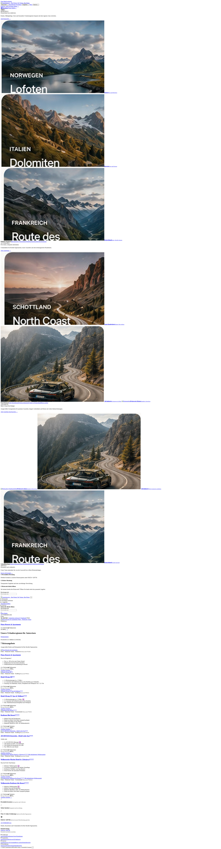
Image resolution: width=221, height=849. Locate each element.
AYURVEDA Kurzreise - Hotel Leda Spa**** (17, 736)
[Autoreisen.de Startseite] (15, 3)
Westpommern (5, 636)
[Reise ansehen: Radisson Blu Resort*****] (9, 710)
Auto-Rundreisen (18, 836)
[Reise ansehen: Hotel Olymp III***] (7, 672)
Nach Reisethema (24, 564)
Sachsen (36, 241)
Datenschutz (10, 845)
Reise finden (14, 6)
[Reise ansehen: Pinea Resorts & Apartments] (9, 650)
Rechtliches (5, 844)
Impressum (4, 845)
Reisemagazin (4, 839)
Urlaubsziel (23, 618)
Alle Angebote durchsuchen (9, 412)
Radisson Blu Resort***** (10, 715)
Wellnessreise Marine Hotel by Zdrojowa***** (17, 759)
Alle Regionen (42, 241)
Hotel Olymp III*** (8, 677)
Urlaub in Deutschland (35, 403)
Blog (31, 4)
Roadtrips (18, 4)
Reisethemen (12, 4)
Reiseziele (4, 4)
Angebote (26, 4)
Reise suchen (44, 403)
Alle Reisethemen (14, 403)
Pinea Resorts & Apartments (11, 624)
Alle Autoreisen (6, 250)
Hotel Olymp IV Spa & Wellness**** (14, 696)
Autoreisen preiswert (14, 618)
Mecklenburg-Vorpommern (18, 241)
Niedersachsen (30, 241)
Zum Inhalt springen (6, 1)
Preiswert (10, 839)
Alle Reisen (41, 564)
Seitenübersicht (26, 842)
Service (35, 4)
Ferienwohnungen (24, 403)
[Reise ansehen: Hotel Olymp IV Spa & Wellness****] (12, 691)
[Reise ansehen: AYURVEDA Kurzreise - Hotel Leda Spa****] (14, 731)
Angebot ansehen (6, 670)
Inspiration (5, 838)
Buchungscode (5, 592)
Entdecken (5, 834)
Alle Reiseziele (6, 19)
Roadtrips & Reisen (7, 600)
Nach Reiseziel (33, 564)
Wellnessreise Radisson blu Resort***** (15, 783)
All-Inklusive (17, 839)
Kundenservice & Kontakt (8, 842)
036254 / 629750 (5, 6)
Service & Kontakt (7, 573)
